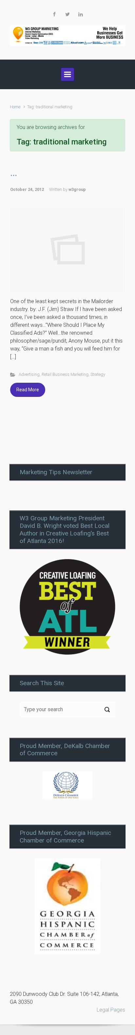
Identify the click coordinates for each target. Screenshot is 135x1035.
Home (15, 106)
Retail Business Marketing (65, 374)
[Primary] (67, 74)
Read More (27, 389)
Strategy (97, 374)
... (13, 173)
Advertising (29, 374)
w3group (77, 189)
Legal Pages (111, 1010)
